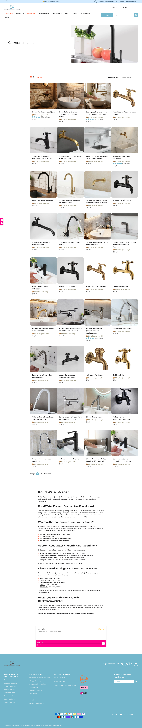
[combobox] (125, 15)
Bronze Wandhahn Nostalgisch (43, 112)
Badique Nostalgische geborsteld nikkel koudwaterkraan (94, 331)
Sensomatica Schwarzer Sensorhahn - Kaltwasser (122, 460)
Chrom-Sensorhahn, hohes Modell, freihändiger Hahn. (96, 460)
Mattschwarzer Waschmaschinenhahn (121, 418)
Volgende (47, 474)
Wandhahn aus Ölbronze (122, 200)
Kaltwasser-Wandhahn (94, 375)
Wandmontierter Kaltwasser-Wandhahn (42, 460)
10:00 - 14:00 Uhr (59, 681)
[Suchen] (136, 15)
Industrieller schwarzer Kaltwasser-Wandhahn (67, 376)
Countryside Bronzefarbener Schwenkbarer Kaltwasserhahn (97, 113)
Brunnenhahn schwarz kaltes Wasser (69, 243)
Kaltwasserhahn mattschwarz (69, 459)
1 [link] (37, 473)
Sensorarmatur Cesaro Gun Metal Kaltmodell (42, 376)
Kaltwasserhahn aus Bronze (96, 286)
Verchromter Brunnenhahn (122, 328)
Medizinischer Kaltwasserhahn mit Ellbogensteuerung (97, 157)
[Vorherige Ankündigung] (6, 1)
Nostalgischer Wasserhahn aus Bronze (124, 113)
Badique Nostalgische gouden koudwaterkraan (43, 330)
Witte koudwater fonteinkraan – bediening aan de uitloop (43, 418)
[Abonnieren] (136, 681)
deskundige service (94, 607)
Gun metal (44, 587)
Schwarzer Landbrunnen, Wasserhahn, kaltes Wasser (42, 157)
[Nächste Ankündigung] (95, 1)
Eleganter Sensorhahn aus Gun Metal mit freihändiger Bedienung (124, 244)
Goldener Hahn (118, 375)
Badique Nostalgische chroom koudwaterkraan (97, 243)
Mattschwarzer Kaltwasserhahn (43, 200)
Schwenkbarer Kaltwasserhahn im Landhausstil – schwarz (70, 330)
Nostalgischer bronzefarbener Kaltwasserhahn (70, 157)
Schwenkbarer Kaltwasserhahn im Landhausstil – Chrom (70, 418)
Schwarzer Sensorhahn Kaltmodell (40, 288)
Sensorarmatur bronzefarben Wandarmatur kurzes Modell (96, 201)
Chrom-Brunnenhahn (93, 417)
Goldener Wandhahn (120, 286)
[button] (8, 14)
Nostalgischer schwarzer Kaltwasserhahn (41, 243)
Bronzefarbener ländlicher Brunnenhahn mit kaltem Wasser (68, 114)
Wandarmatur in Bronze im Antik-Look (122, 157)
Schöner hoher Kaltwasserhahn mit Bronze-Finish (70, 201)
